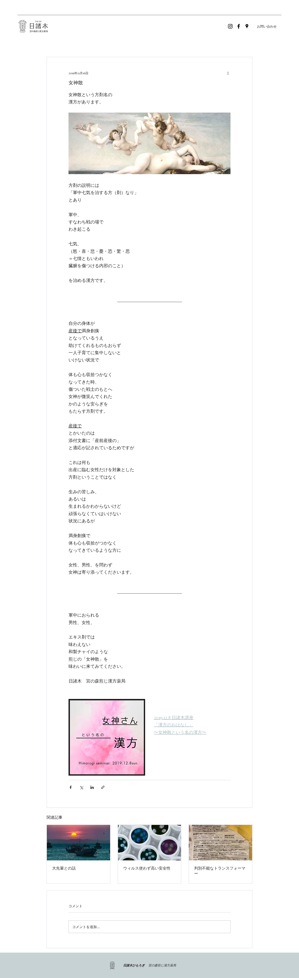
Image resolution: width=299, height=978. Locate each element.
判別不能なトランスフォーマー (219, 871)
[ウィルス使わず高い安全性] (149, 842)
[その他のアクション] (227, 73)
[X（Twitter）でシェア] (81, 787)
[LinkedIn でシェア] (92, 787)
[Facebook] (239, 26)
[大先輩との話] (78, 842)
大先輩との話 (64, 868)
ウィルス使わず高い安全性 (147, 868)
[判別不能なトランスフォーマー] (220, 842)
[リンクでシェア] (103, 787)
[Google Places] (247, 26)
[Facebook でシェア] (71, 787)
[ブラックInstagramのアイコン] (230, 26)
